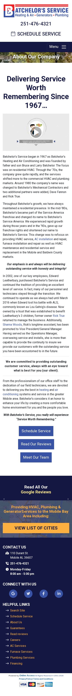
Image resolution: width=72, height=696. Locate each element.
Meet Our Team (36, 457)
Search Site (17, 610)
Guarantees (17, 628)
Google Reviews (36, 492)
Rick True (59, 316)
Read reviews (19, 634)
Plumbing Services (22, 657)
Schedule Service (39, 34)
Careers (15, 640)
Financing (16, 663)
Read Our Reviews (36, 444)
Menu (55, 46)
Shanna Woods (12, 324)
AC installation (44, 239)
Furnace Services (21, 651)
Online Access (27, 675)
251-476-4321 (36, 24)
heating (44, 390)
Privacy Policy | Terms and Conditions (36, 679)
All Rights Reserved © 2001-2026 (49, 676)
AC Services (18, 646)
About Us (16, 622)
